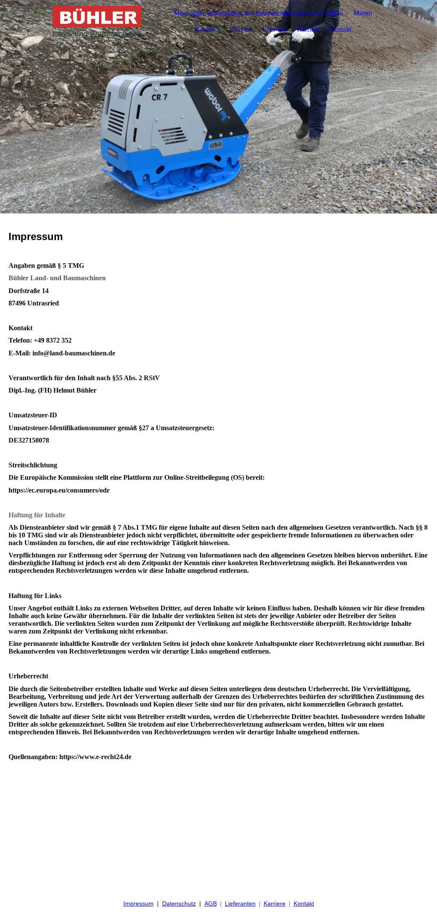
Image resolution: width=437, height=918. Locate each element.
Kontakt (340, 29)
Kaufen (205, 29)
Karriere (308, 29)
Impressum (138, 903)
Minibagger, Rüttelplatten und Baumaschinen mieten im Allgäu (258, 13)
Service (242, 29)
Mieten (362, 13)
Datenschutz (179, 903)
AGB (210, 903)
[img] (97, 21)
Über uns (274, 29)
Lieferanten (240, 903)
